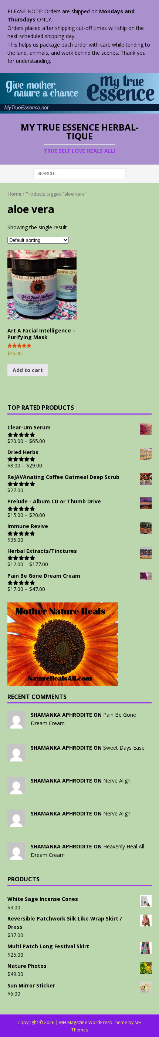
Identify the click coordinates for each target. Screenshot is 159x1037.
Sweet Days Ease (124, 747)
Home (14, 193)
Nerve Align (117, 780)
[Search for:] (79, 172)
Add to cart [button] (28, 370)
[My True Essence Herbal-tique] (79, 109)
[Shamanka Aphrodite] (16, 724)
